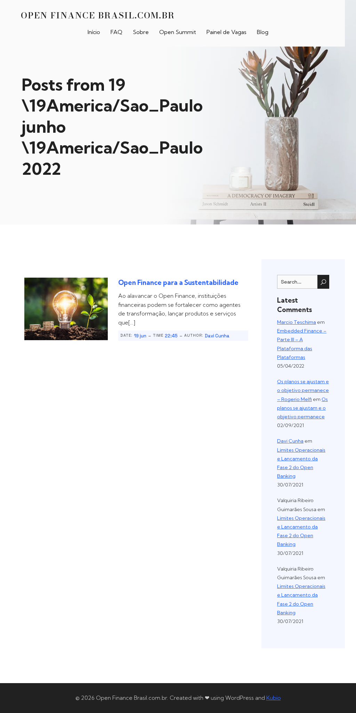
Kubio (273, 697)
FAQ (116, 31)
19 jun (140, 336)
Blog (262, 31)
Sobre (141, 31)
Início (94, 31)
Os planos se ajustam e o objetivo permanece (302, 408)
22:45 (171, 336)
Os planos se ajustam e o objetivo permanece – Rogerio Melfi (303, 390)
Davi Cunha (217, 336)
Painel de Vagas (226, 31)
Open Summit (177, 31)
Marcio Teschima (296, 322)
